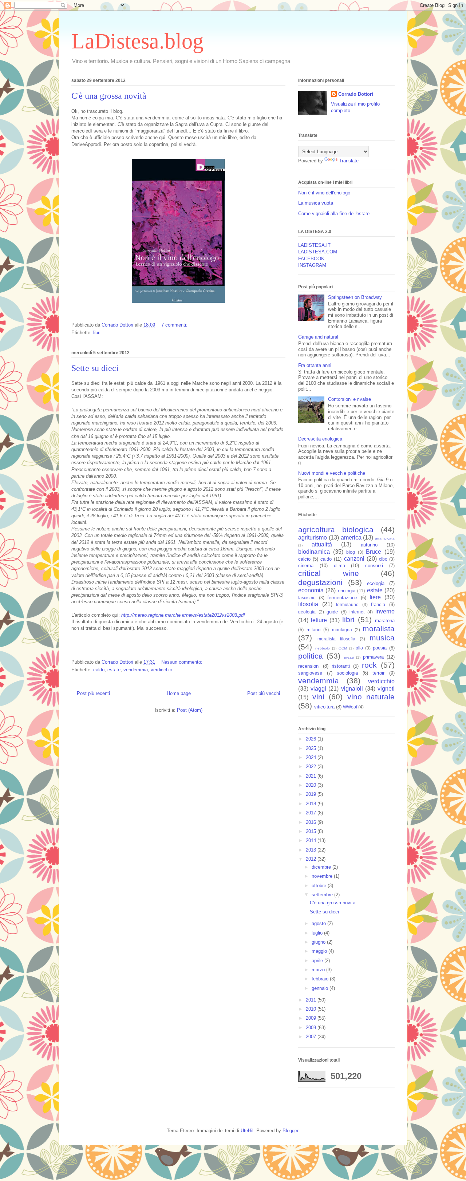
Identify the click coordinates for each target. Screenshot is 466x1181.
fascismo (307, 597)
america (351, 537)
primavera (373, 657)
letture (319, 620)
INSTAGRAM (312, 265)
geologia (307, 611)
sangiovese (310, 673)
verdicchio (161, 669)
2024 (311, 757)
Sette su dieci (95, 368)
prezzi (349, 657)
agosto (319, 923)
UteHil (247, 1130)
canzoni (354, 559)
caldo (98, 669)
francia (378, 604)
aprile (318, 960)
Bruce (373, 552)
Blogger (290, 1130)
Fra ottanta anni (314, 365)
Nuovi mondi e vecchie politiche (331, 473)
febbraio (321, 978)
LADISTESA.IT (314, 245)
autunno (369, 545)
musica (382, 637)
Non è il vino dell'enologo (324, 192)
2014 (311, 840)
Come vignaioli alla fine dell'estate (334, 213)
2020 (311, 785)
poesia (380, 648)
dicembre (322, 867)
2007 (311, 1036)
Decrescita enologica (320, 439)
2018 (311, 803)
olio (359, 647)
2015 (311, 831)
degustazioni (320, 582)
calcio (304, 559)
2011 (311, 1000)
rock (369, 665)
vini (318, 696)
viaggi (318, 689)
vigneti (386, 689)
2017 (311, 812)
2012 (311, 859)
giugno (319, 942)
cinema (305, 565)
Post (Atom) (189, 710)
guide (332, 612)
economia (311, 590)
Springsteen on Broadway (355, 297)
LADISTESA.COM (317, 251)
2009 (311, 1018)
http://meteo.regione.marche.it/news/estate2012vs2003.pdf (183, 615)
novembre (323, 876)
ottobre (320, 885)
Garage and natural (318, 337)
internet (357, 611)
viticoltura (324, 707)
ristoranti (341, 666)
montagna (342, 629)
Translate (349, 160)
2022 (311, 766)
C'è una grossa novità (108, 95)
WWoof (350, 706)
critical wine (328, 573)
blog (350, 552)
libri (96, 332)
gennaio (320, 988)
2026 (311, 739)
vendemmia (135, 669)
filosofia (308, 604)
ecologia (375, 583)
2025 (311, 748)
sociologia (347, 673)
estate (114, 669)
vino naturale (371, 696)
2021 (311, 776)
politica (310, 656)
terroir (378, 673)
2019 (311, 794)
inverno (385, 611)
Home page (179, 693)
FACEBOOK (311, 258)
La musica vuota (315, 203)
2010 (311, 1009)
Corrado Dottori (355, 94)
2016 (311, 822)
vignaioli (352, 689)
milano (313, 629)
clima (339, 565)
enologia (346, 590)
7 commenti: (175, 325)
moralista (379, 628)
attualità (322, 544)
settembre (323, 894)
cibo (383, 559)
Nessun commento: (182, 662)
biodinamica (314, 552)
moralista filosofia (336, 638)
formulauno (347, 604)
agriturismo (312, 537)
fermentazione (342, 597)
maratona (385, 620)
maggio (320, 951)
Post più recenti (93, 693)
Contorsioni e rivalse (349, 399)
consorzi (374, 565)
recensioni (309, 666)
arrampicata (385, 538)
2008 (311, 1027)
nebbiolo (322, 648)
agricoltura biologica (336, 529)
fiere (375, 597)
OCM (343, 648)
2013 (311, 850)
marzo (319, 969)
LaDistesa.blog (137, 41)
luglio (318, 933)
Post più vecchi (263, 693)
